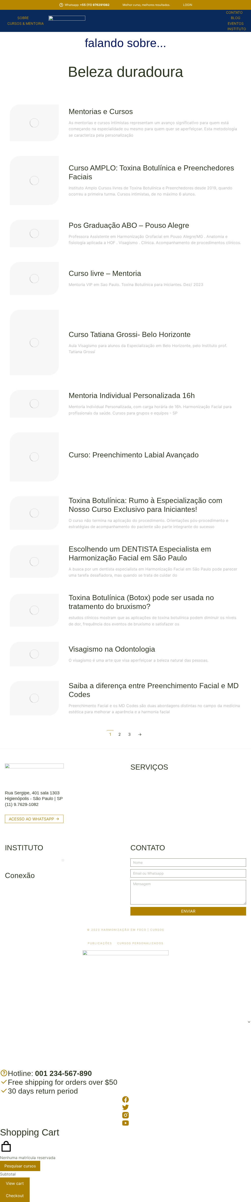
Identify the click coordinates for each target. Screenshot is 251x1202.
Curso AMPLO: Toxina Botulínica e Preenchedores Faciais (151, 172)
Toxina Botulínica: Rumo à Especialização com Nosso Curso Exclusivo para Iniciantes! (145, 504)
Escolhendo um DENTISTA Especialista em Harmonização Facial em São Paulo (140, 553)
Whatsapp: (87, 5)
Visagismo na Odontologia (112, 649)
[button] (63, 860)
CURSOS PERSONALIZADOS (140, 943)
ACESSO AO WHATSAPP (31, 818)
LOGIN (187, 5)
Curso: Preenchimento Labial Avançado (134, 455)
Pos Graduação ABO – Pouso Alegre (129, 225)
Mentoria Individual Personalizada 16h (132, 395)
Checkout (15, 1195)
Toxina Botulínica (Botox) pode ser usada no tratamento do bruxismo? (141, 602)
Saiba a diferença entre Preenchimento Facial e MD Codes (154, 690)
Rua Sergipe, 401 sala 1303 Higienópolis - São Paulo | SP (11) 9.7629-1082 (34, 798)
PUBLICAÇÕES (100, 943)
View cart (15, 1183)
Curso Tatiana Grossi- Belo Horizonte (130, 334)
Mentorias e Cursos (101, 111)
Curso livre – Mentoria (105, 273)
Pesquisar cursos (20, 1165)
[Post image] (34, 122)
